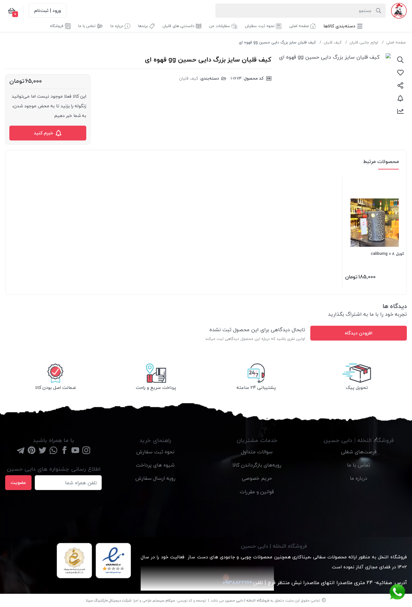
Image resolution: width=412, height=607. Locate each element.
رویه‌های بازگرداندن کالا (256, 465)
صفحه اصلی (396, 42)
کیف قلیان (333, 42)
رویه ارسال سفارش (155, 478)
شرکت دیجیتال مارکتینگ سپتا (108, 600)
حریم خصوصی (257, 478)
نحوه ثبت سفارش (155, 452)
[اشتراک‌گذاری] (400, 85)
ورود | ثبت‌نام (47, 10)
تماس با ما (358, 465)
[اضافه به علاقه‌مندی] (400, 72)
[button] (343, 26)
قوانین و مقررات (257, 491)
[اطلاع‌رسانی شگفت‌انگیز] (400, 98)
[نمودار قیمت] (400, 111)
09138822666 (236, 582)
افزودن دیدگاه (358, 333)
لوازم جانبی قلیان (364, 42)
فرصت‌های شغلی (359, 452)
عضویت (18, 482)
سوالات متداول (257, 452)
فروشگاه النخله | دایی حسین (247, 600)
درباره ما (358, 478)
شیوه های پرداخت (155, 465)
